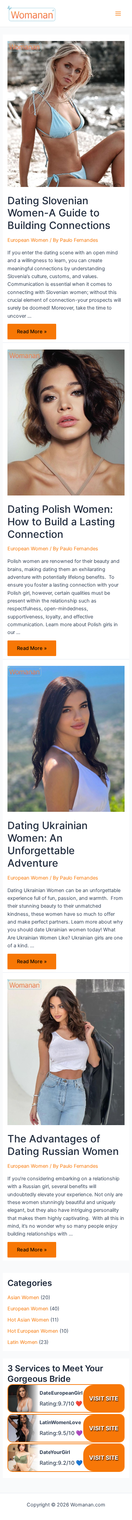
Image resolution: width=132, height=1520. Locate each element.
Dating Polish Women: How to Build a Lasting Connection (61, 521)
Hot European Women (32, 1331)
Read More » (32, 333)
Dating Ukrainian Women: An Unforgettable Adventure (47, 844)
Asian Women (23, 1297)
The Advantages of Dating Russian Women (63, 1145)
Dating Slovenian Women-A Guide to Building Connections (58, 213)
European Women (27, 240)
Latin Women (22, 1342)
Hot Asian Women (28, 1320)
